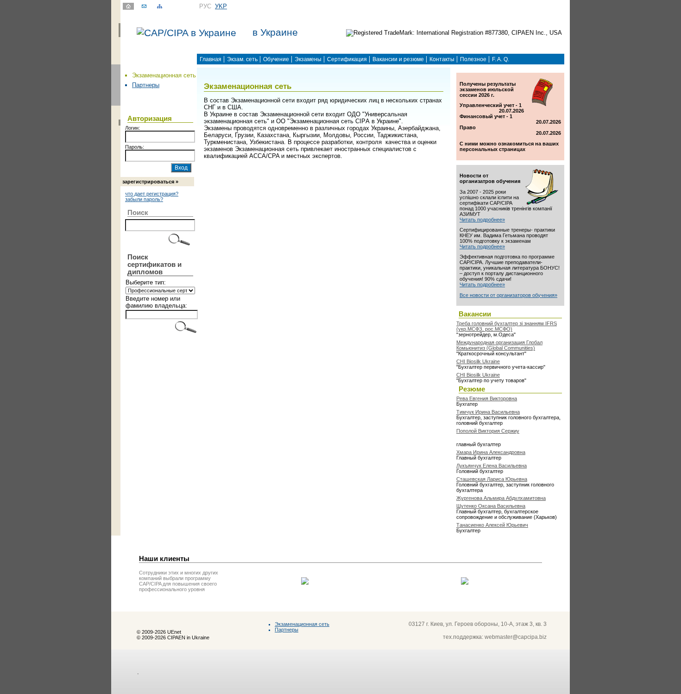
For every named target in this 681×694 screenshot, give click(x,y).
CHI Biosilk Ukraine (478, 361)
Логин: (132, 128)
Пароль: (134, 147)
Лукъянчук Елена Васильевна (491, 465)
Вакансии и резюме (398, 59)
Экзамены (308, 59)
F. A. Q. (500, 59)
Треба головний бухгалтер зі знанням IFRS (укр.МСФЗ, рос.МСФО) (506, 326)
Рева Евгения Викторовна (486, 398)
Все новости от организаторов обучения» (508, 295)
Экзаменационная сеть (302, 624)
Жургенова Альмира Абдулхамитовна (501, 498)
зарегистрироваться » (150, 181)
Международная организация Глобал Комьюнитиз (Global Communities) (499, 345)
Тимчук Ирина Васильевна (488, 412)
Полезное (473, 59)
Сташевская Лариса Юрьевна (491, 479)
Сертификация (347, 59)
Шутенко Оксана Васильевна (490, 506)
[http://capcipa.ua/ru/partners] (305, 582)
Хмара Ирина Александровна (490, 452)
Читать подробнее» (482, 219)
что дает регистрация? (151, 193)
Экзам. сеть (242, 59)
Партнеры (145, 85)
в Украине (275, 32)
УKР (221, 6)
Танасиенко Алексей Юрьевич (492, 525)
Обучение (276, 59)
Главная (210, 59)
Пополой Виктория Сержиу (487, 431)
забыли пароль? (144, 199)
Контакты (441, 59)
